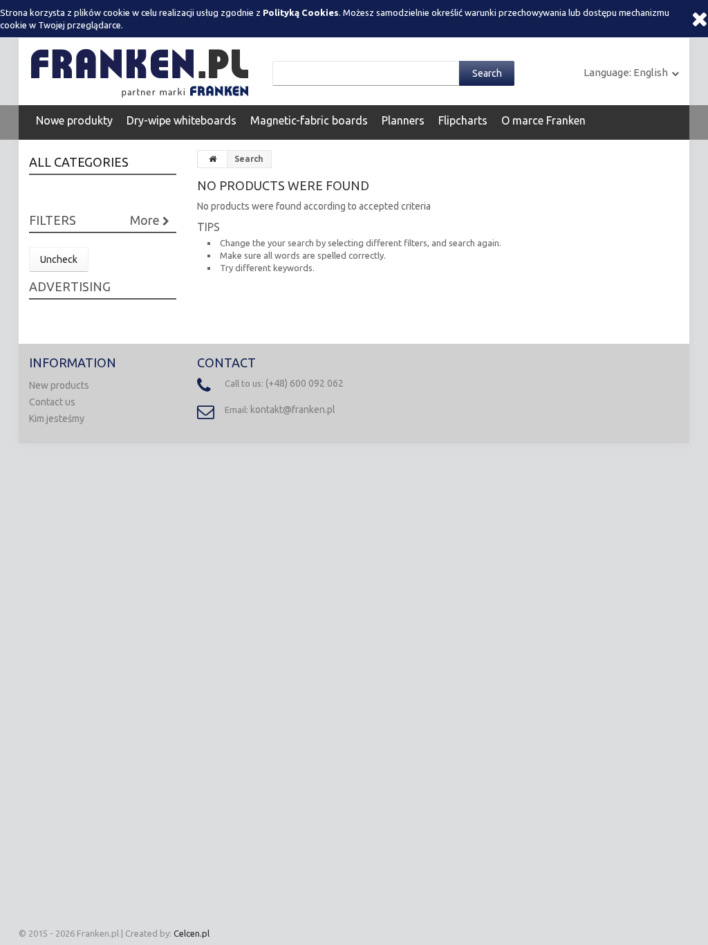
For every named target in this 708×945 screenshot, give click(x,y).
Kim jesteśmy (56, 418)
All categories (79, 162)
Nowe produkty (74, 120)
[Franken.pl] (142, 70)
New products (59, 385)
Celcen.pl (191, 933)
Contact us (52, 401)
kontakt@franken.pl (292, 409)
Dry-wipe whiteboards (181, 120)
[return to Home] (212, 159)
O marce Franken (543, 120)
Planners (403, 120)
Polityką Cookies (301, 12)
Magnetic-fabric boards (309, 120)
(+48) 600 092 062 (305, 383)
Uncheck (58, 259)
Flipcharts (462, 120)
